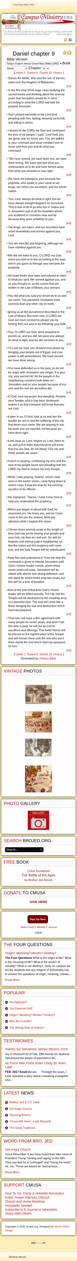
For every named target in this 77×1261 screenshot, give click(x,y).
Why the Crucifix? (20, 1021)
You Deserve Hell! (20, 1008)
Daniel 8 (32, 72)
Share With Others (18, 1213)
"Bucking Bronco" (20, 1115)
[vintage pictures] (38, 738)
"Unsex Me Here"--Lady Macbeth (30, 1121)
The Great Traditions (22, 1127)
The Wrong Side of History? (26, 1027)
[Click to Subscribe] (64, 53)
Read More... (13, 979)
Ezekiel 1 (20, 72)
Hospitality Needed (18, 1205)
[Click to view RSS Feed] (69, 53)
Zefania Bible (47, 658)
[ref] (68, 86)
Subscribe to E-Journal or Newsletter (31, 1209)
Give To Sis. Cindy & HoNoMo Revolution (34, 1193)
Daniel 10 (46, 72)
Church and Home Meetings (25, 1201)
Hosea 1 (59, 72)
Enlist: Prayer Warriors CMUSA (27, 1197)
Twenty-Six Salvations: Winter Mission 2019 (36, 1049)
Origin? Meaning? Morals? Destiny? (30, 953)
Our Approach (18, 1002)
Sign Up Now (38, 919)
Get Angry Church (20, 1108)
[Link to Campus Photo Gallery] (38, 820)
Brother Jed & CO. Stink (24, 1102)
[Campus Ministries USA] (38, 1243)
